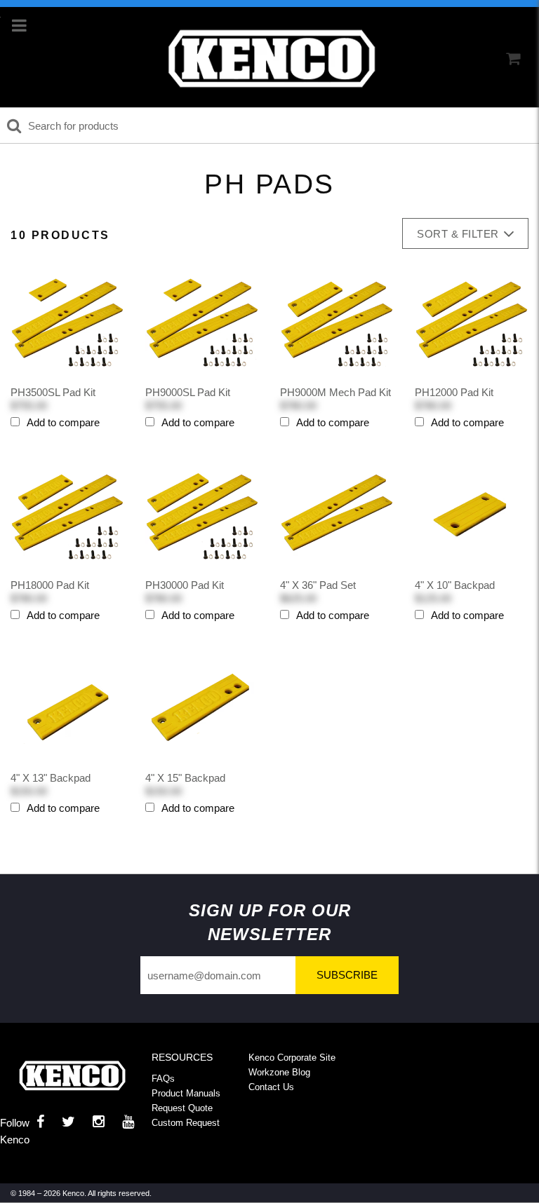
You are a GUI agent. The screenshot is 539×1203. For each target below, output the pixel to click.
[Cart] (513, 58)
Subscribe (347, 975)
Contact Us (271, 1087)
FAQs (163, 1078)
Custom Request (186, 1122)
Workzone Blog (279, 1072)
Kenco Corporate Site (291, 1057)
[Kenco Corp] (271, 59)
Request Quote (182, 1108)
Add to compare (63, 422)
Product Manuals (186, 1093)
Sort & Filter (458, 234)
